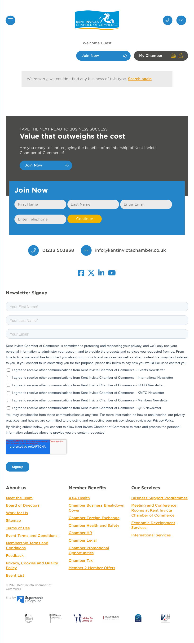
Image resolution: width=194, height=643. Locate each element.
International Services (151, 535)
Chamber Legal (83, 540)
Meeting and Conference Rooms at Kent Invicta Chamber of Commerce (153, 510)
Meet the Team (19, 498)
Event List (15, 575)
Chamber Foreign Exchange (94, 518)
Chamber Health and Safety (94, 525)
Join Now (90, 56)
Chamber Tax (81, 560)
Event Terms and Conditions (31, 536)
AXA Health (79, 498)
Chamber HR (80, 533)
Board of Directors (23, 505)
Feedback (15, 555)
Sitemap (13, 520)
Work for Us (17, 513)
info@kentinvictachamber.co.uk (130, 250)
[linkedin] (101, 270)
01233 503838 (57, 250)
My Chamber (150, 56)
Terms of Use (18, 528)
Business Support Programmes (159, 498)
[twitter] (91, 270)
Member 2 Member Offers (92, 568)
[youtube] (112, 270)
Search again (140, 79)
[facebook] (81, 270)
